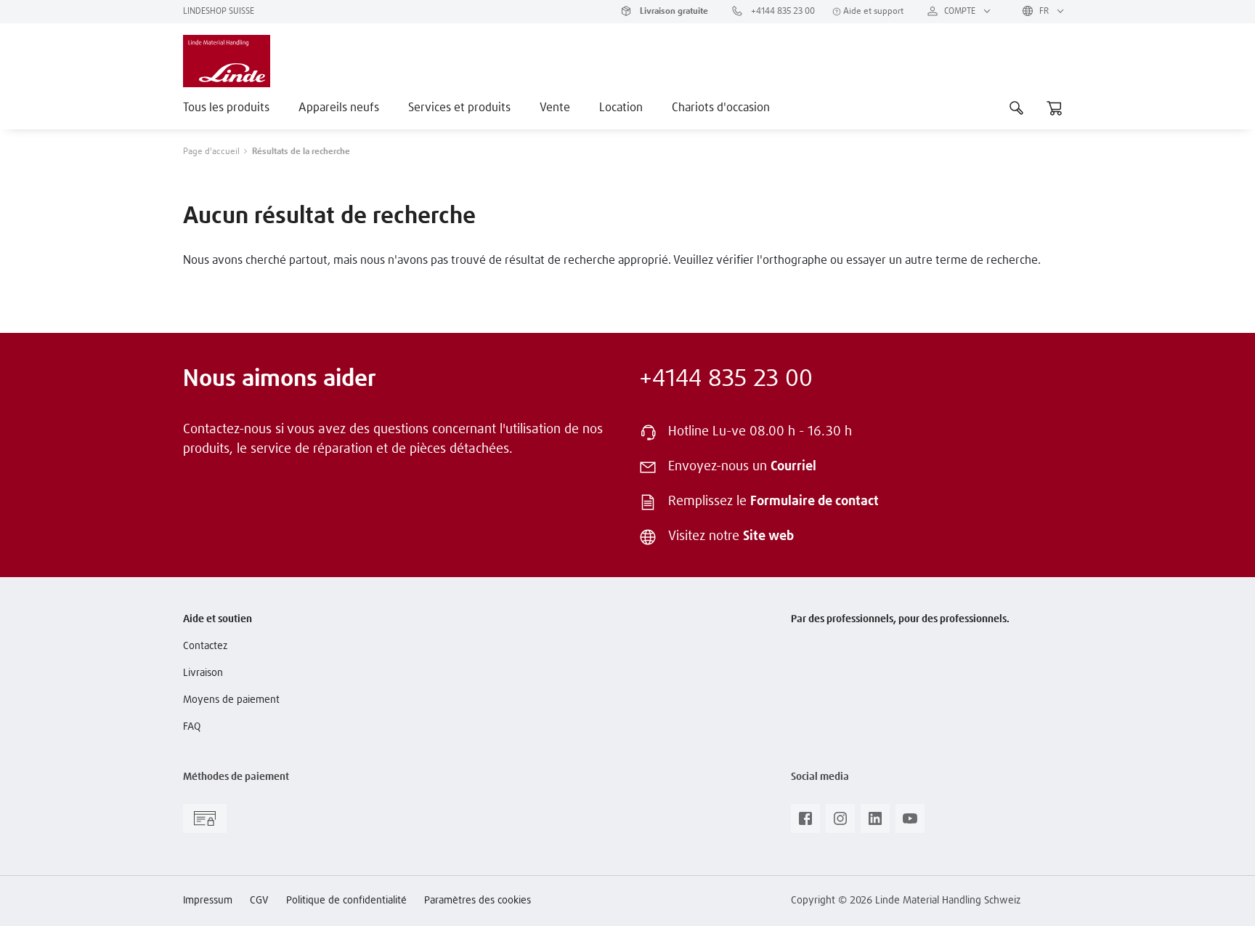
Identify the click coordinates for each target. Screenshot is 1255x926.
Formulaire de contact (814, 501)
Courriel (793, 466)
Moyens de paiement (231, 700)
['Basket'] (1054, 107)
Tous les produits (226, 107)
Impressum (207, 900)
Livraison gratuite (673, 11)
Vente (555, 107)
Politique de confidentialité (346, 900)
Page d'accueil (211, 152)
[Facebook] (805, 823)
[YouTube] (910, 823)
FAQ (191, 727)
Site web (768, 536)
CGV (259, 900)
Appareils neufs (338, 107)
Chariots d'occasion (721, 107)
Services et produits (459, 107)
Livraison (203, 673)
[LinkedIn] (875, 823)
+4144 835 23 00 (782, 11)
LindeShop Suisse (218, 11)
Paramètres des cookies (477, 900)
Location (621, 107)
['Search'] (1016, 107)
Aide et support (872, 11)
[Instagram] (840, 823)
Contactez (205, 646)
